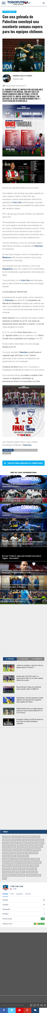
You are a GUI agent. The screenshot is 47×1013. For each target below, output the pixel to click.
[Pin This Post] (20, 1010)
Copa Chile (17, 849)
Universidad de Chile (31, 837)
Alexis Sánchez (9, 856)
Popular (11, 659)
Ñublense (6, 257)
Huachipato (7, 853)
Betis (14, 869)
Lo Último (24, 659)
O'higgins (35, 859)
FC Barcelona (8, 872)
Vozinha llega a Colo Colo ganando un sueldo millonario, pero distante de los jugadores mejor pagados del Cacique (30, 700)
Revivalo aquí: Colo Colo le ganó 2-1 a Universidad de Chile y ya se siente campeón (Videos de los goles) (30, 678)
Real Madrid (8, 862)
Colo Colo (17, 202)
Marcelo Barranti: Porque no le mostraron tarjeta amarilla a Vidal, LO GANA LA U (29, 688)
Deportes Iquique (33, 875)
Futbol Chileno (9, 846)
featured (33, 450)
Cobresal (7, 865)
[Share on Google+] (27, 1010)
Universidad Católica (11, 840)
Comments (38, 659)
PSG (4, 878)
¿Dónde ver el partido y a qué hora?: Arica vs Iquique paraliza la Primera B (30, 666)
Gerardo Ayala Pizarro (22, 76)
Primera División (26, 843)
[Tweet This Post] (12, 1010)
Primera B (39, 843)
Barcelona (31, 869)
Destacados (22, 846)
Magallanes (7, 269)
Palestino (38, 246)
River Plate (24, 859)
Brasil (25, 865)
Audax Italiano (31, 853)
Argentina (19, 853)
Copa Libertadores (10, 843)
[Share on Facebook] (4, 1010)
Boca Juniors (20, 862)
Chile (24, 840)
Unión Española (35, 846)
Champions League (10, 859)
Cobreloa (34, 865)
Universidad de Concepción (13, 875)
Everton (6, 869)
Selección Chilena (36, 840)
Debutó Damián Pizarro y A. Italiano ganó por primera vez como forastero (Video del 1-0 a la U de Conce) (30, 711)
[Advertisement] (23, 630)
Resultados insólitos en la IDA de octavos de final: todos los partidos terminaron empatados (30, 721)
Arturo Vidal (23, 856)
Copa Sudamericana (21, 450)
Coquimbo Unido (34, 862)
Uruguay (21, 869)
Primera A (20, 872)
